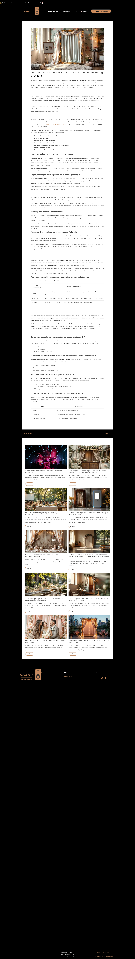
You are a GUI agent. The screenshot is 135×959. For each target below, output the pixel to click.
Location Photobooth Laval (67, 954)
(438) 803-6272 (67, 676)
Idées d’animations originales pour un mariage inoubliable (41, 513)
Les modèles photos (54, 11)
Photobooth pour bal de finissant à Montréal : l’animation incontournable (89, 641)
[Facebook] (31, 76)
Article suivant (108, 433)
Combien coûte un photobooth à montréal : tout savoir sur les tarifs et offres (88, 599)
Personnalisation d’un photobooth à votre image (53, 124)
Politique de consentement (104, 952)
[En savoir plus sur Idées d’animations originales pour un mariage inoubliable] (46, 499)
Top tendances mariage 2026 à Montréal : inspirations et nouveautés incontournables (45, 599)
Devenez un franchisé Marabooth (104, 956)
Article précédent (27, 433)
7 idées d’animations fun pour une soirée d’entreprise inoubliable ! (44, 471)
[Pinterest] (38, 76)
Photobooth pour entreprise (67, 952)
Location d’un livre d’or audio (67, 957)
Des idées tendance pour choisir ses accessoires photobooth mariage (42, 555)
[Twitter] (35, 76)
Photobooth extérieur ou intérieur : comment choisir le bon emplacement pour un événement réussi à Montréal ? (89, 556)
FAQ (76, 11)
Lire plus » (29, 484)
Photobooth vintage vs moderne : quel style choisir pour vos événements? (89, 513)
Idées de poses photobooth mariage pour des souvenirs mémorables (45, 641)
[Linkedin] (41, 76)
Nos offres (66, 11)
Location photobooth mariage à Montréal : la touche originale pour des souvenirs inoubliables (87, 471)
